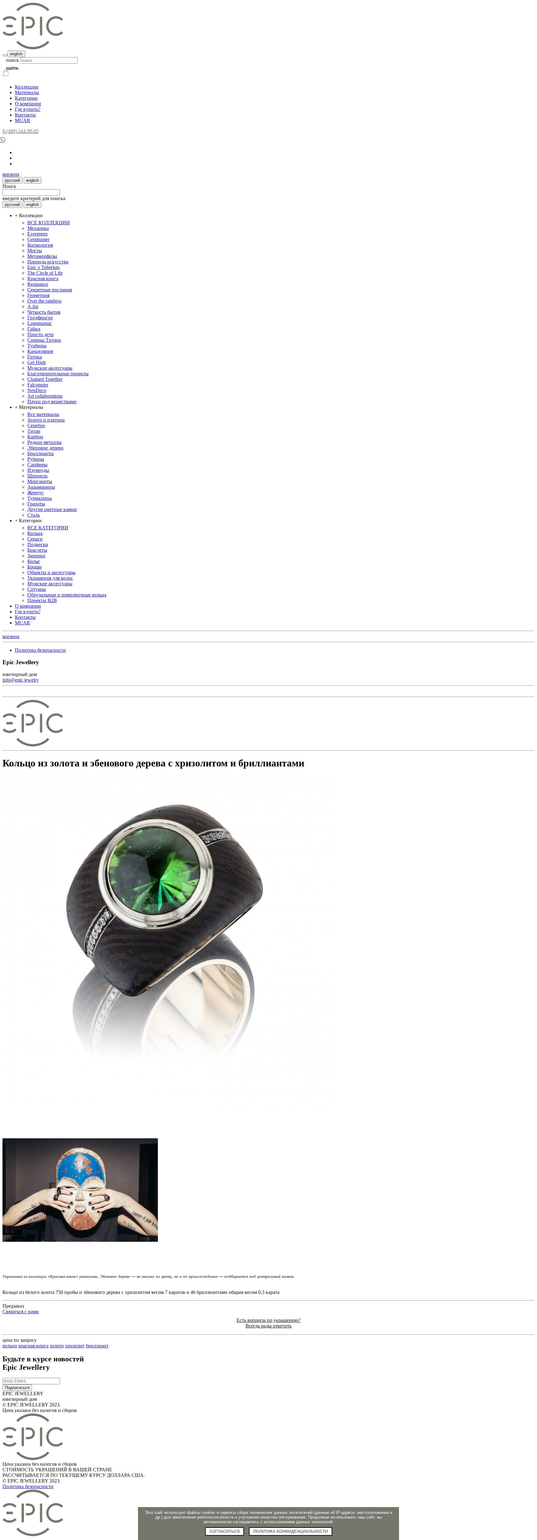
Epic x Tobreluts (43, 267)
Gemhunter (38, 239)
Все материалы (43, 414)
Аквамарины (41, 487)
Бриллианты (40, 453)
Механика (38, 228)
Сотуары (36, 589)
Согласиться (224, 1531)
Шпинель (37, 475)
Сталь (33, 515)
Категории (26, 98)
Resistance (37, 284)
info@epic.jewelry (20, 680)
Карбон (35, 436)
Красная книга (42, 278)
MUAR (22, 120)
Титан (33, 431)
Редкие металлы (44, 442)
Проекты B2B (42, 600)
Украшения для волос (50, 578)
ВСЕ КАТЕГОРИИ (47, 527)
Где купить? (27, 109)
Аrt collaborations (44, 396)
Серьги (35, 539)
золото (57, 1345)
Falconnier (37, 384)
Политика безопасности (40, 650)
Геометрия (38, 295)
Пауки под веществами (51, 401)
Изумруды (38, 470)
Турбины (37, 345)
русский (12, 180)
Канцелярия (40, 351)
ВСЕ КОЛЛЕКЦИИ (48, 222)
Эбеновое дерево (45, 447)
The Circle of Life (45, 273)
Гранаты (36, 503)
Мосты (34, 250)
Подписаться (17, 1387)
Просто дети (40, 334)
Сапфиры (37, 464)
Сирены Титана (44, 340)
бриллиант (97, 1345)
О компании (28, 103)
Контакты (25, 114)
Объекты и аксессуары (51, 572)
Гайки (33, 328)
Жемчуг (35, 492)
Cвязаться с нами (20, 1311)
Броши (34, 566)
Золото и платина (46, 420)
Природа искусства (47, 261)
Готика (34, 356)
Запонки (36, 555)
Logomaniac (39, 323)
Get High (36, 362)
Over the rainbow (44, 301)
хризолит (75, 1345)
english (16, 54)
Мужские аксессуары (49, 368)
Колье (33, 561)
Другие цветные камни (52, 509)
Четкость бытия (43, 312)
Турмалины (39, 498)
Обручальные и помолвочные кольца (66, 594)
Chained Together (44, 379)
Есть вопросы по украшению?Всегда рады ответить (268, 1323)
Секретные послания (49, 289)
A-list (32, 306)
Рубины (35, 459)
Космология (40, 245)
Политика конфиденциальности (290, 1531)
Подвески (37, 544)
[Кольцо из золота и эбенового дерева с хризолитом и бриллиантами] (170, 1109)
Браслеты (37, 550)
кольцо (9, 1345)
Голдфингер (40, 317)
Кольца (35, 533)
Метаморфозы (42, 256)
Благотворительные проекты (58, 373)
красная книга (33, 1345)
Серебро (36, 425)
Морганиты (39, 481)
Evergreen (37, 233)
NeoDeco (36, 390)
